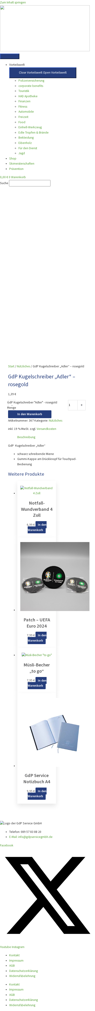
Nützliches (23, 366)
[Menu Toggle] (9, 56)
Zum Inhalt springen (13, 2)
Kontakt (14, 955)
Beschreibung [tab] (26, 437)
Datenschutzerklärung (23, 971)
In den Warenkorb (29, 414)
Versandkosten (46, 429)
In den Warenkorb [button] (37, 527)
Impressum (16, 960)
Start (11, 366)
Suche (4, 183)
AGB (12, 966)
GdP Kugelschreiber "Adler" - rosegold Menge (32, 405)
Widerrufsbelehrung (22, 976)
